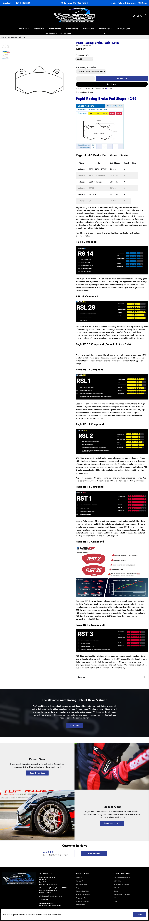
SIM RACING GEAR (123, 28)
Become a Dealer (81, 884)
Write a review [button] (94, 853)
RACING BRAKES (55, 28)
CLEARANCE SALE (105, 28)
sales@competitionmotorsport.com (50, 896)
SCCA (115, 898)
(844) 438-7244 (23, 3)
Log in (113, 3)
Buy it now (111, 84)
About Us (79, 878)
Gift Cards (142, 3)
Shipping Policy (81, 898)
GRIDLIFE (117, 888)
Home (2, 37)
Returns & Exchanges (127, 3)
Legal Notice (80, 905)
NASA (116, 891)
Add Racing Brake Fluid (86, 67)
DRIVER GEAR (24, 28)
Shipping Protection (82, 901)
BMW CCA (117, 881)
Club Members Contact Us (122, 878)
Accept (139, 914)
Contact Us (79, 881)
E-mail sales (7, 3)
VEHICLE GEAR (39, 28)
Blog (77, 888)
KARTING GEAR (88, 28)
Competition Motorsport (85, 706)
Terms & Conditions (82, 891)
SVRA (115, 901)
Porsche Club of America (122, 894)
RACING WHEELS (72, 28)
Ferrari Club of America (121, 884)
